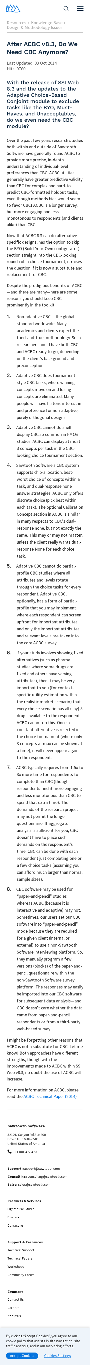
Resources (16, 22)
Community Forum (21, 1274)
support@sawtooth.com (41, 1168)
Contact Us (16, 1299)
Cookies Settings (57, 1355)
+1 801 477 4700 (26, 1152)
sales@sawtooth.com (34, 1184)
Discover (14, 1217)
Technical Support (21, 1250)
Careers (14, 1307)
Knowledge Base (46, 22)
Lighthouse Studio (21, 1209)
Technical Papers (20, 1258)
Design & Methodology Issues (34, 27)
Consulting (15, 1225)
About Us (14, 1316)
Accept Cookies (22, 1355)
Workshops (16, 1266)
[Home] (13, 8)
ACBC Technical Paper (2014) (50, 1096)
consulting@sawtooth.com (48, 1176)
